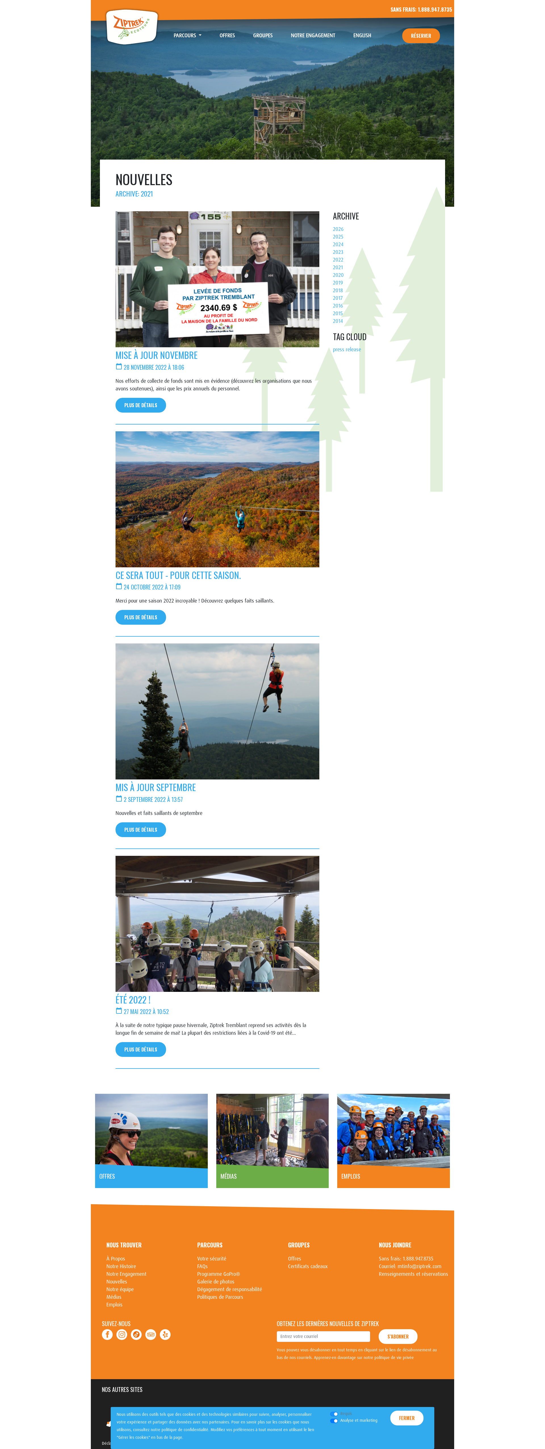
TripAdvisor (150, 1334)
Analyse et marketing (359, 1420)
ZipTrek (132, 27)
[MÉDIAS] (272, 1131)
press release (347, 349)
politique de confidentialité (185, 1429)
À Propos (115, 1258)
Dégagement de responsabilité (229, 1289)
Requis (346, 1413)
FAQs (202, 1266)
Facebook (107, 1334)
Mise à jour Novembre (157, 354)
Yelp (165, 1334)
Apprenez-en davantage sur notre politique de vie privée (364, 1357)
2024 (338, 244)
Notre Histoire (121, 1266)
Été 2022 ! (133, 999)
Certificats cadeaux (308, 1266)
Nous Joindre (395, 1245)
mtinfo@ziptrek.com (419, 1266)
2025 (338, 236)
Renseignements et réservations (413, 1274)
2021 (338, 267)
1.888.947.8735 (435, 9)
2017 (338, 298)
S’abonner (398, 1336)
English (362, 35)
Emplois (114, 1304)
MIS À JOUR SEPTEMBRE (156, 787)
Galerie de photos (215, 1281)
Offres (227, 35)
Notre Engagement (313, 35)
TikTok (136, 1334)
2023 (338, 252)
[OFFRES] (151, 1131)
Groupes (263, 35)
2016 (338, 305)
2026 (338, 229)
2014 (338, 321)
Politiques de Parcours (220, 1297)
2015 (338, 313)
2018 (338, 290)
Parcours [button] (186, 35)
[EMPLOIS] (393, 1131)
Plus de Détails (140, 405)
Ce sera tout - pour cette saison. (178, 575)
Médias (113, 1297)
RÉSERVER (421, 35)
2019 (338, 282)
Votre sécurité (211, 1258)
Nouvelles (116, 1281)
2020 (338, 275)
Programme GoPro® (218, 1274)
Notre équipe (120, 1289)
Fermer (407, 1418)
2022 (338, 259)
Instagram (121, 1334)
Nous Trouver (124, 1245)
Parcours (210, 1245)
